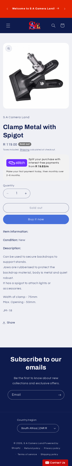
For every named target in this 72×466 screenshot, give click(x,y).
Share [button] (11, 322)
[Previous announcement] (7, 9)
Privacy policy (52, 448)
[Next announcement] (64, 9)
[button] (8, 25)
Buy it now (36, 219)
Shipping (25, 150)
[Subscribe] (59, 395)
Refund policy (32, 448)
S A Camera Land (34, 443)
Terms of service (27, 454)
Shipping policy (49, 454)
